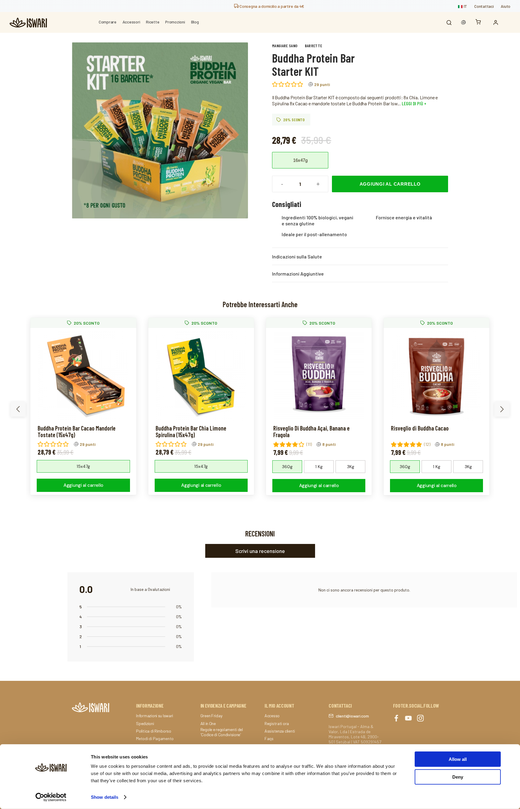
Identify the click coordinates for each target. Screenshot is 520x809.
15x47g (83, 466)
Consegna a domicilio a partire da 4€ (271, 6)
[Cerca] (449, 22)
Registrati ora (277, 723)
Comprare (107, 21)
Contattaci (484, 6)
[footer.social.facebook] (396, 718)
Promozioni (175, 21)
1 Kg (319, 466)
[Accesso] (497, 22)
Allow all (458, 759)
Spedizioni (145, 723)
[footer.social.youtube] (408, 718)
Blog (195, 21)
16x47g (300, 160)
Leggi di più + (413, 103)
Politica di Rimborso (153, 731)
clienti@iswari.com (352, 715)
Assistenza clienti (280, 731)
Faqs (269, 738)
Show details (104, 797)
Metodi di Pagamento (155, 738)
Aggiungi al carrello (390, 184)
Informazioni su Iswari (154, 715)
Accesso (272, 715)
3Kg (350, 466)
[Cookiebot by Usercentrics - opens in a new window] (51, 797)
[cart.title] (479, 22)
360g (287, 466)
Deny (457, 776)
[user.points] (463, 22)
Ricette (152, 21)
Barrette (313, 45)
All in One (208, 723)
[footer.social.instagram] (420, 718)
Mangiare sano (285, 45)
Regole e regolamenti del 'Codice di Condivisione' (221, 732)
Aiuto (505, 6)
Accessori (131, 21)
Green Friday (211, 715)
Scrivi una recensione (260, 551)
